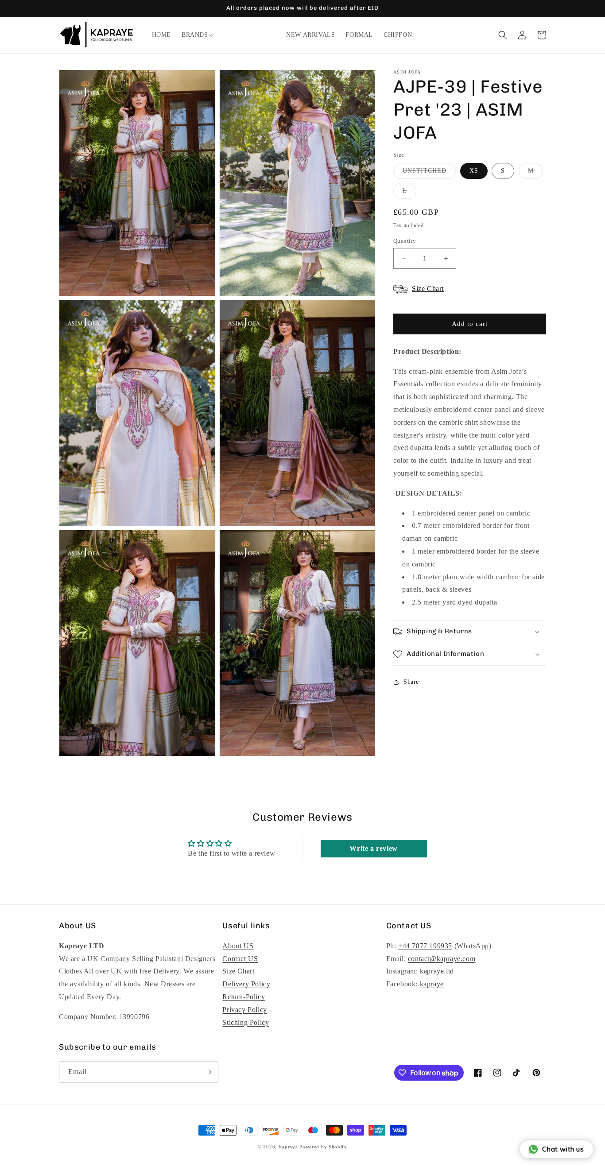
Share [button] (411, 682)
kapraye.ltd (437, 971)
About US (237, 946)
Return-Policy (243, 996)
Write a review (373, 848)
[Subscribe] (208, 1072)
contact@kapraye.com (441, 958)
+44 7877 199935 (425, 946)
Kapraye (288, 1146)
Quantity (404, 241)
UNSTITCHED (429, 173)
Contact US (240, 958)
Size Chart (238, 971)
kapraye (432, 984)
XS (473, 170)
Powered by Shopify (323, 1146)
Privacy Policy (244, 1009)
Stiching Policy (245, 1022)
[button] (195, 35)
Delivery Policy (246, 984)
